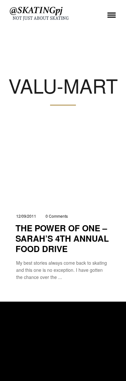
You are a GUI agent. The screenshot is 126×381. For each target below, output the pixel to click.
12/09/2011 (26, 216)
